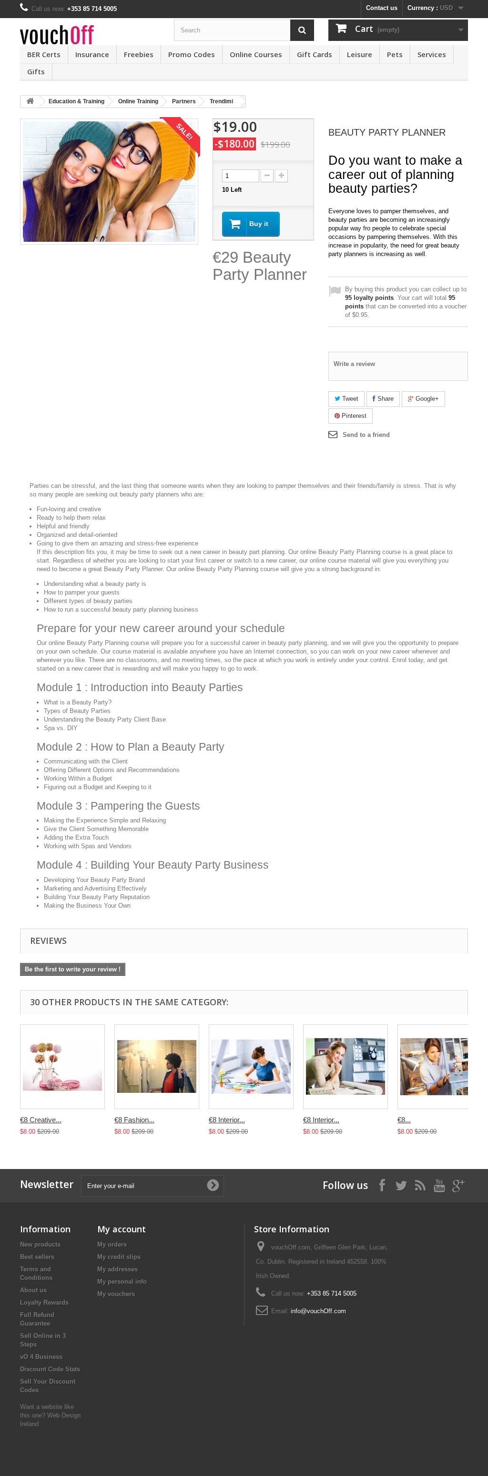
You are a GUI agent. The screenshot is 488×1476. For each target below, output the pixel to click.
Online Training (138, 101)
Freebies (138, 54)
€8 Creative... (40, 1120)
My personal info (122, 1281)
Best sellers (37, 1256)
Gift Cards (314, 54)
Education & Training (76, 101)
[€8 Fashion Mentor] (156, 1066)
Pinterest (353, 415)
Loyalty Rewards (44, 1302)
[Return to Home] (30, 102)
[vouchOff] (90, 34)
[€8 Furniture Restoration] (439, 1066)
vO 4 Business (41, 1356)
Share (385, 398)
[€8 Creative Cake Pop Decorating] (62, 1066)
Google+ (426, 398)
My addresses (117, 1269)
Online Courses (256, 54)
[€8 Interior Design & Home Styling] (251, 1066)
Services (431, 54)
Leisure (359, 54)
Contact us (381, 7)
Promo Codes (191, 54)
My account (121, 1229)
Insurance (92, 54)
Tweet (349, 398)
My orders (112, 1244)
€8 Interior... (227, 1120)
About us (33, 1290)
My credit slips (119, 1256)
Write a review (354, 363)
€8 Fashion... (134, 1120)
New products (40, 1244)
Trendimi (221, 101)
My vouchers (116, 1294)
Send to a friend (366, 434)
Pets (395, 54)
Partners (184, 101)
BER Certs (44, 54)
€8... (404, 1120)
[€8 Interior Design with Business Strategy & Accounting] (345, 1066)
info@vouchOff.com (318, 1311)
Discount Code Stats (50, 1369)
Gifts (36, 71)
